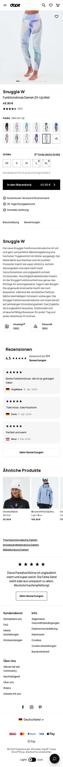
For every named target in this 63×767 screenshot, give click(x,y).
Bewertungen (32, 222)
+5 (56, 139)
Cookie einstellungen (44, 646)
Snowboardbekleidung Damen (21, 544)
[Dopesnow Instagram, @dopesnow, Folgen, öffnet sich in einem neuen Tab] (31, 707)
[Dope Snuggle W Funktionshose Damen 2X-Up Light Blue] (27, 127)
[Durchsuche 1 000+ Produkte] (43, 5)
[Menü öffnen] (5, 5)
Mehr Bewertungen (31, 452)
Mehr (16, 328)
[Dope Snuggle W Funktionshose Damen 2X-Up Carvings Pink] (56, 127)
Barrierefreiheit (40, 651)
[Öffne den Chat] (54, 759)
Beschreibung (11, 222)
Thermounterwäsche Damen (20, 540)
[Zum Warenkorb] (57, 5)
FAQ (6, 624)
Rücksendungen (13, 640)
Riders (7, 688)
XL (47, 163)
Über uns (9, 682)
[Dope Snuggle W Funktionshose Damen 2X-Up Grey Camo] (27, 138)
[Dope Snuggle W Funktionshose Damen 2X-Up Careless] (46, 127)
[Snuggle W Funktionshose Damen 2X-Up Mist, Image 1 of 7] (31, 47)
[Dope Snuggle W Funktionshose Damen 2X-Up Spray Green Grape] (17, 138)
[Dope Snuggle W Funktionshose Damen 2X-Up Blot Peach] (17, 127)
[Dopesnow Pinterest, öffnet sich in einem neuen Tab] (40, 707)
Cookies (36, 640)
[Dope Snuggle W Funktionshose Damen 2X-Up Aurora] (7, 138)
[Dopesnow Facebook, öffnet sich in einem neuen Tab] (23, 707)
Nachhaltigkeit (12, 676)
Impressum (38, 634)
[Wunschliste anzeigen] (50, 5)
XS (6, 163)
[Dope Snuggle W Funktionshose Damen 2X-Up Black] (7, 127)
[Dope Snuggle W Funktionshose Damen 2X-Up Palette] (36, 127)
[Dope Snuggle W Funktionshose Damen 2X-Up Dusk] (36, 138)
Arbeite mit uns (12, 693)
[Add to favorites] (56, 16)
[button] (31, 760)
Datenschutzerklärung (45, 628)
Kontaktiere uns (13, 619)
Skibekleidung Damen (16, 549)
